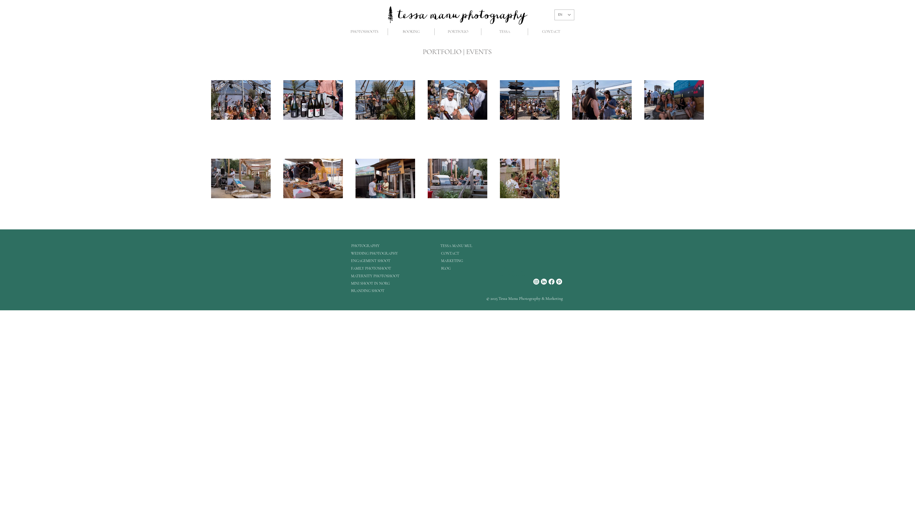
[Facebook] (551, 282)
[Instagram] (536, 282)
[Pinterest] (559, 282)
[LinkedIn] (544, 282)
